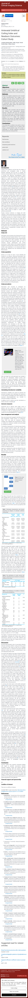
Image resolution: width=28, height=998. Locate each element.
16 (18, 662)
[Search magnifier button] (25, 10)
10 (21, 412)
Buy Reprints (10, 15)
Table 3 (23, 572)
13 (18, 660)
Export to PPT (7, 371)
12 (23, 499)
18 (6, 685)
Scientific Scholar (8, 971)
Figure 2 (18, 472)
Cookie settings (14, 988)
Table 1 (13, 503)
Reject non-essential (14, 991)
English (4, 21)
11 (22, 412)
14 (16, 662)
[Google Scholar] (9, 799)
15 (17, 662)
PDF (24, 16)
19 (22, 688)
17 (19, 666)
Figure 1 (21, 345)
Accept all (14, 994)
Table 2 (16, 554)
